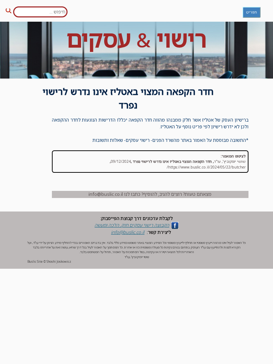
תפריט (251, 12)
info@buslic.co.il (127, 232)
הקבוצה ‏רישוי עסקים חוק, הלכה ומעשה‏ (132, 225)
